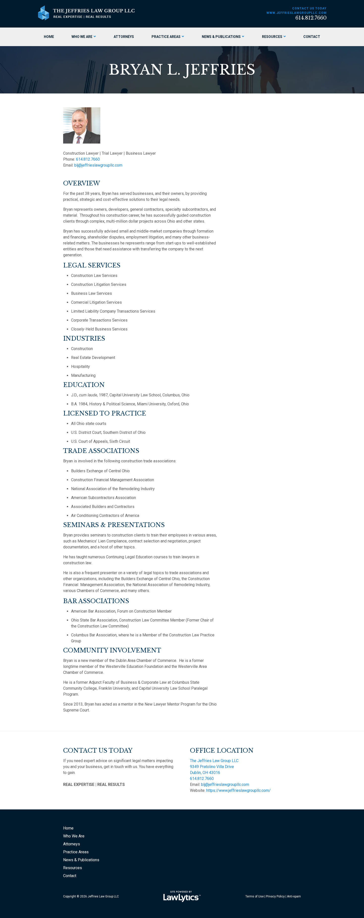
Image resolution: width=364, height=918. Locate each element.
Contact (311, 37)
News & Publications (221, 37)
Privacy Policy (275, 896)
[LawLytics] (182, 896)
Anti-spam (294, 896)
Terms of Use (254, 896)
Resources (272, 37)
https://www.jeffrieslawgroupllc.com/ (238, 790)
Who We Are (82, 37)
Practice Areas (166, 37)
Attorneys (124, 37)
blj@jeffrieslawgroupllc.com (98, 165)
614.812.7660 (311, 18)
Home (49, 37)
